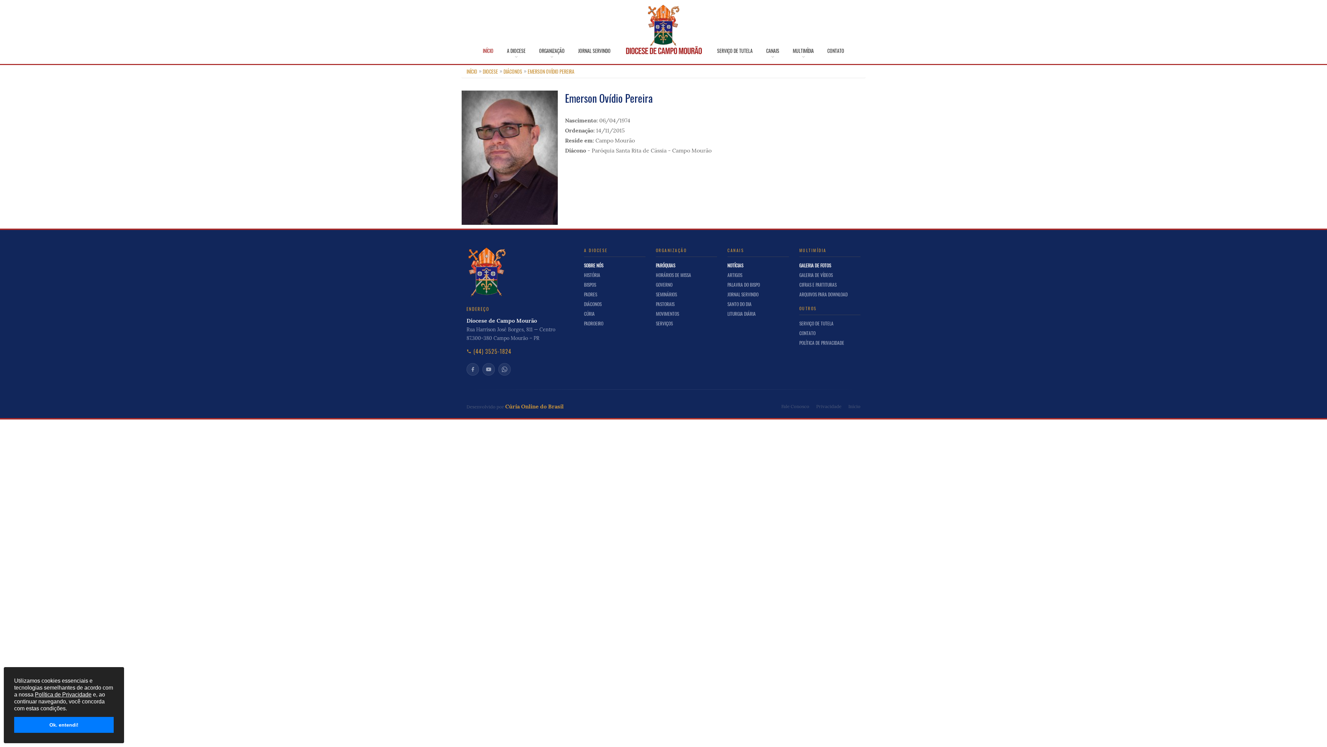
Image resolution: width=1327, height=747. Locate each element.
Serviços (664, 323)
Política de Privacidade (821, 342)
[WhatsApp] (504, 369)
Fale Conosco (795, 406)
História (592, 274)
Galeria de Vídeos (816, 274)
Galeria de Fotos (815, 265)
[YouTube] (488, 369)
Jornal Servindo (594, 51)
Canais (772, 51)
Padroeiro (593, 323)
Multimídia (803, 51)
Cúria (589, 313)
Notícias (735, 265)
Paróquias (665, 265)
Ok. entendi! (63, 725)
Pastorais (665, 304)
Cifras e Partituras (818, 284)
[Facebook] (473, 369)
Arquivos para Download (823, 294)
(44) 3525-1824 (492, 351)
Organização (552, 51)
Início (488, 51)
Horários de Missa (673, 274)
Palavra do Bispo (743, 284)
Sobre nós (593, 265)
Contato (835, 51)
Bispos (590, 284)
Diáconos (512, 71)
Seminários (666, 294)
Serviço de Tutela (735, 51)
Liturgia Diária (741, 313)
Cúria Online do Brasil (534, 406)
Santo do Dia (739, 304)
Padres (590, 294)
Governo (664, 284)
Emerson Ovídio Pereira (551, 71)
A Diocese (516, 51)
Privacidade (828, 406)
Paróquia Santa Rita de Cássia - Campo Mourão (652, 150)
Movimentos (667, 313)
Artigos (734, 274)
